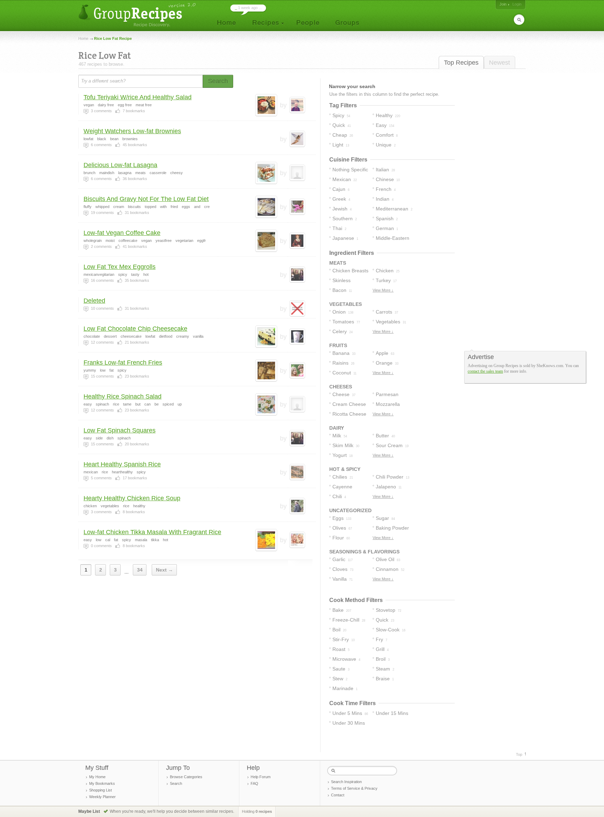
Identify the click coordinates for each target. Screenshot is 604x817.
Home (83, 38)
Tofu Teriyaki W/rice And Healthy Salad (138, 97)
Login (517, 4)
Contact (337, 795)
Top (519, 754)
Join (502, 4)
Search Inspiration (346, 782)
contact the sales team (485, 371)
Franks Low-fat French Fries (123, 362)
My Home (97, 777)
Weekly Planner (102, 797)
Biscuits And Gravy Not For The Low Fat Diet (146, 198)
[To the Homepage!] (137, 14)
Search (176, 783)
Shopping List (100, 790)
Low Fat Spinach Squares (120, 430)
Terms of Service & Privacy (354, 788)
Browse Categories (186, 777)
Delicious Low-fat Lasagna (120, 165)
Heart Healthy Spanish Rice (122, 464)
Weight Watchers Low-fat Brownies (132, 131)
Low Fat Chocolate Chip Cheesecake (135, 328)
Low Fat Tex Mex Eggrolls (120, 266)
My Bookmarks (102, 783)
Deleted (94, 300)
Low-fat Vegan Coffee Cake (122, 232)
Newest (499, 62)
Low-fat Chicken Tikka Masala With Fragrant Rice (152, 532)
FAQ (254, 783)
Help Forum (261, 777)
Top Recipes (461, 62)
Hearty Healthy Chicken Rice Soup (132, 498)
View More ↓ (383, 290)
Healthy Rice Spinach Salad (122, 396)
